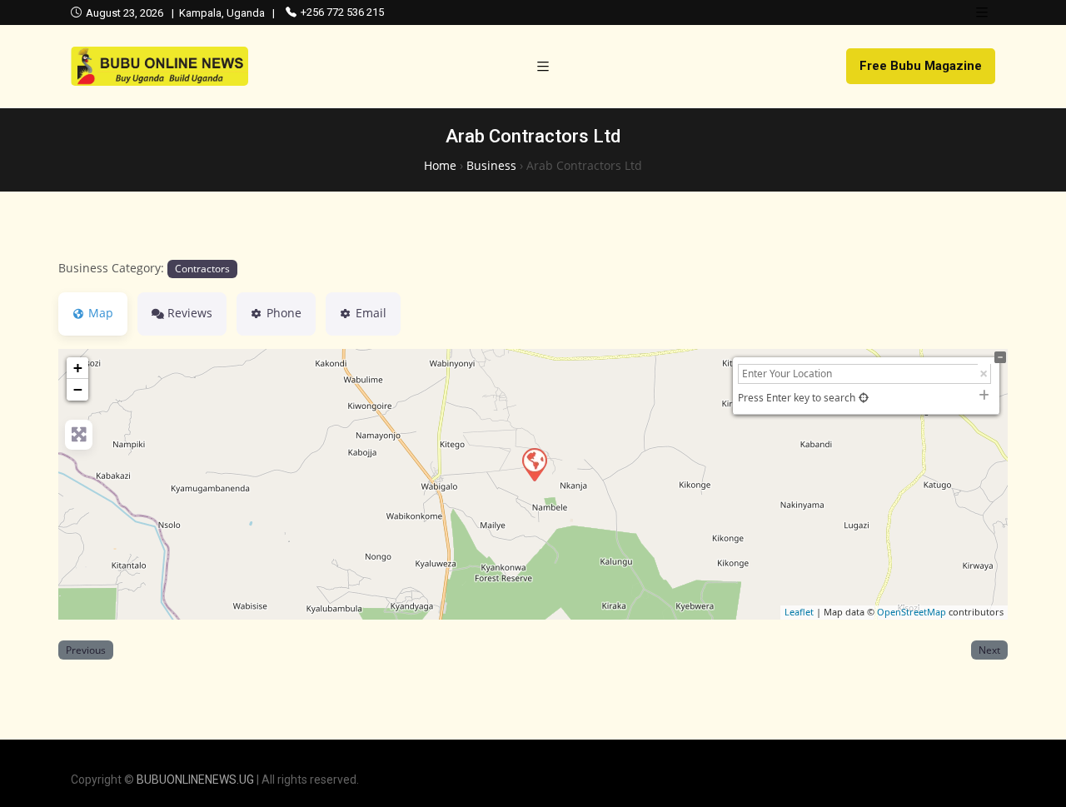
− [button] (77, 389)
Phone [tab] (283, 313)
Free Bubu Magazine (920, 65)
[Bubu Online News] (159, 66)
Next (989, 649)
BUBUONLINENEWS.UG (195, 779)
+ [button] (77, 367)
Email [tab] (371, 313)
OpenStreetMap (911, 611)
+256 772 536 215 (342, 12)
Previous (86, 649)
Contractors (202, 268)
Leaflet (799, 611)
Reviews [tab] (189, 313)
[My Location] (864, 398)
